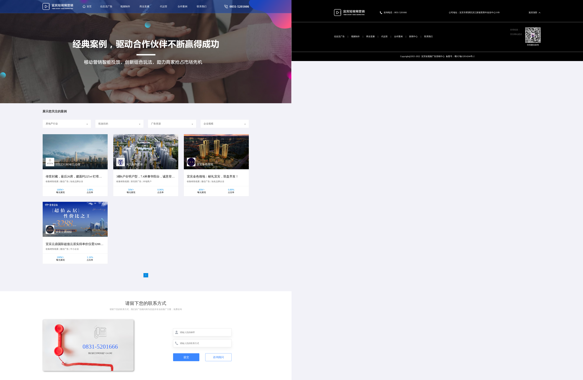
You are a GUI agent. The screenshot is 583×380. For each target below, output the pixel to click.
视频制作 (355, 36)
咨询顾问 (218, 357)
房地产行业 (52, 123)
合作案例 (398, 36)
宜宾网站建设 (516, 34)
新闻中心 (413, 36)
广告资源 (156, 123)
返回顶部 (533, 12)
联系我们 (428, 36)
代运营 (384, 36)
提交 (186, 357)
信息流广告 (339, 36)
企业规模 (208, 123)
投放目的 (103, 123)
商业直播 (370, 36)
